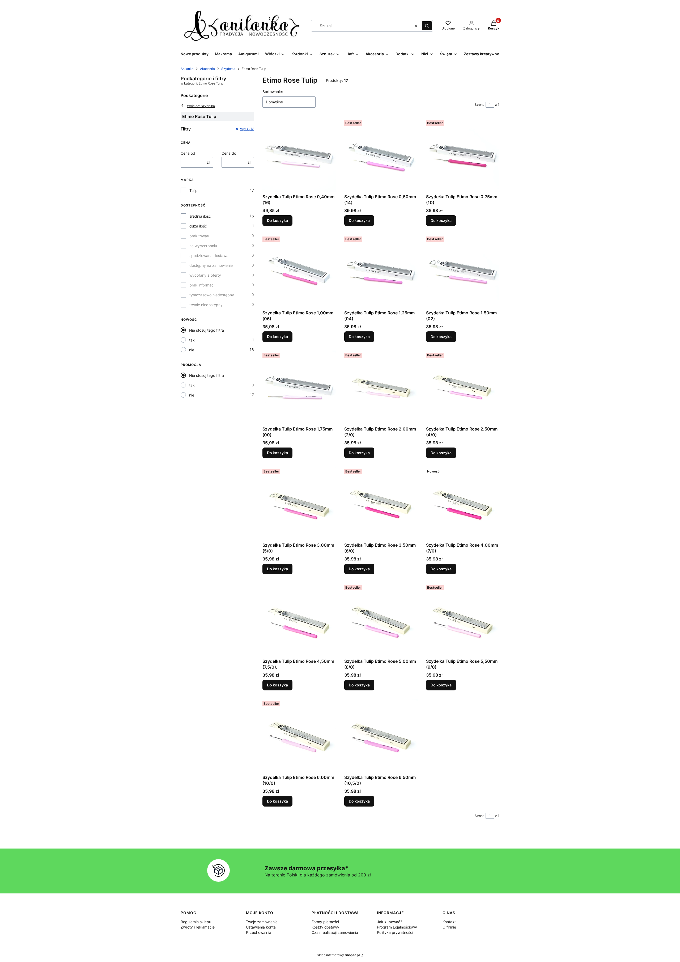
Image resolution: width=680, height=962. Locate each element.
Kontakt (449, 921)
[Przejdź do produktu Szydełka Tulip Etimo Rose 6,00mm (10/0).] (299, 735)
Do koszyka (277, 220)
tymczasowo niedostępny (211, 295)
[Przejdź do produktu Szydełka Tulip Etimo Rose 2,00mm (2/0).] (381, 387)
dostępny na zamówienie (211, 265)
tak (192, 340)
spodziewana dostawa (208, 255)
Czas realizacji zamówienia (335, 932)
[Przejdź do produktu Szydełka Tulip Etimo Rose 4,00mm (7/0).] (462, 503)
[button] (427, 25)
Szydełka (228, 69)
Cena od (188, 153)
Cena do (229, 153)
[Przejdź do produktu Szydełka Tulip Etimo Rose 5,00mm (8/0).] (381, 619)
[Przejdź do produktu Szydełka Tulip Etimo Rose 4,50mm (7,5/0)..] (299, 619)
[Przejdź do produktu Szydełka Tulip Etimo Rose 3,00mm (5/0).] (299, 503)
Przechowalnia (258, 932)
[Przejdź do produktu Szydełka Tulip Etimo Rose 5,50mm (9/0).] (462, 619)
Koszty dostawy (325, 927)
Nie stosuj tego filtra (206, 330)
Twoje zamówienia (262, 921)
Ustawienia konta (261, 927)
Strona (479, 105)
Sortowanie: (272, 91)
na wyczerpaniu (203, 245)
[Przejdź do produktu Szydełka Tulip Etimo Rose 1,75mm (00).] (299, 387)
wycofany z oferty (205, 275)
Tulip (193, 190)
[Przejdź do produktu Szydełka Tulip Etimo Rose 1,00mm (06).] (299, 271)
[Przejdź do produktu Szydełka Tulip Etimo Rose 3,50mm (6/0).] (381, 503)
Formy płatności (325, 921)
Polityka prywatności (395, 932)
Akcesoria (207, 69)
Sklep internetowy (338, 955)
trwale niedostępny (206, 304)
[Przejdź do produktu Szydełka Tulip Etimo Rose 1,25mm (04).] (381, 271)
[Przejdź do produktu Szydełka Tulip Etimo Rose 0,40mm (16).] (299, 155)
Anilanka (187, 69)
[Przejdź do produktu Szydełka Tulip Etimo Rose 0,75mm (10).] (462, 155)
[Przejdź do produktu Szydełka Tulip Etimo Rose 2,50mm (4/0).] (462, 387)
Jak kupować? (389, 921)
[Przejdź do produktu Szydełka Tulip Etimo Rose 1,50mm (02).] (462, 271)
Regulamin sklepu (196, 921)
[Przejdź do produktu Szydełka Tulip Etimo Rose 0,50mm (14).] (381, 155)
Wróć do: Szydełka (201, 106)
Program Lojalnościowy (397, 927)
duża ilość (198, 226)
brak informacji (202, 285)
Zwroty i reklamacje (198, 927)
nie (191, 350)
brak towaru (199, 236)
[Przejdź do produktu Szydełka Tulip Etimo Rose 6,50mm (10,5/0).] (381, 735)
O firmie (449, 927)
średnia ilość (200, 216)
